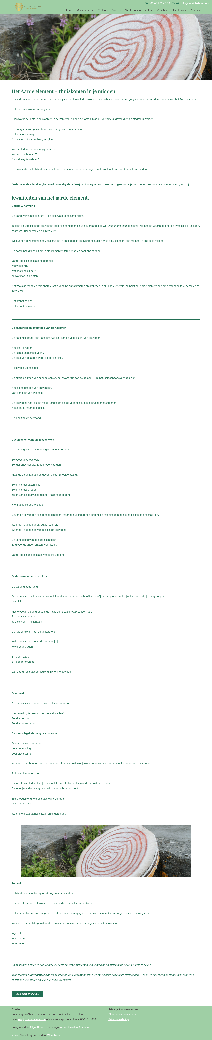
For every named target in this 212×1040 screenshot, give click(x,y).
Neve (15, 1035)
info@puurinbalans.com (195, 3)
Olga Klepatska (39, 1027)
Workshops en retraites (138, 10)
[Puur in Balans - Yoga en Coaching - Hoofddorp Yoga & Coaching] (28, 7)
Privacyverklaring (118, 1019)
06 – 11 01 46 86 (160, 3)
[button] (92, 10)
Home (68, 10)
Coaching (162, 10)
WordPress (53, 1035)
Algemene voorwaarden (122, 1014)
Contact (195, 10)
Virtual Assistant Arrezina (74, 1027)
